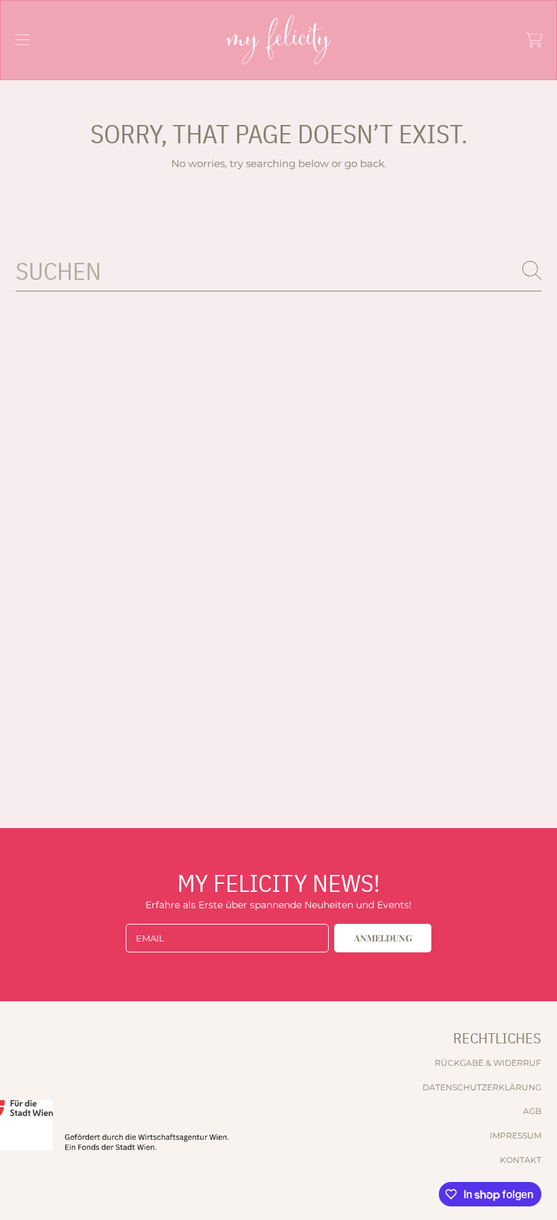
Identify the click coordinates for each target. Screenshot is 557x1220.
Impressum (515, 1135)
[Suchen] (532, 270)
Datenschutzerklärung (482, 1087)
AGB (532, 1111)
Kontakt (520, 1160)
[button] (22, 40)
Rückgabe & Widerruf (488, 1063)
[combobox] (278, 270)
